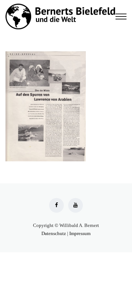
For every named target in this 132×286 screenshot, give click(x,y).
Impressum (80, 233)
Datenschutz (53, 233)
